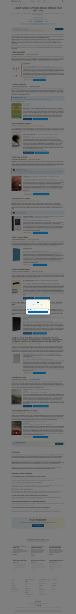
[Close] (48, 300)
